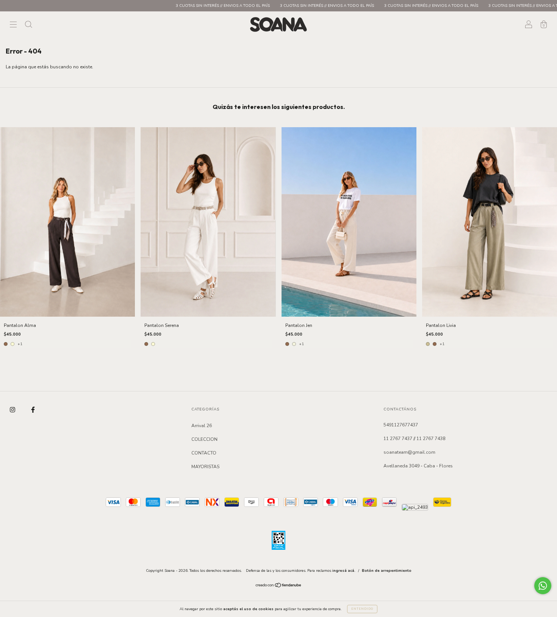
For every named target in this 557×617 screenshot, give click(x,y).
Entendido (362, 609)
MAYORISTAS (205, 467)
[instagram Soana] (13, 410)
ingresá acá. (343, 570)
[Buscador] (28, 25)
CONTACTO (203, 453)
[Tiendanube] (278, 586)
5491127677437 (400, 425)
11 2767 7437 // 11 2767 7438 (414, 439)
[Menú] (13, 25)
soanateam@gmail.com (409, 452)
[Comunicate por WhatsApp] (542, 585)
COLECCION (204, 439)
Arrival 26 (201, 426)
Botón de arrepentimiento (386, 570)
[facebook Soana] (33, 410)
